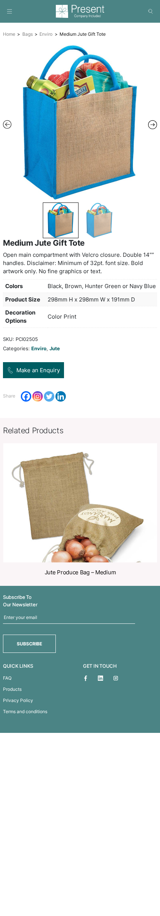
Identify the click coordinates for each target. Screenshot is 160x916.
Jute (54, 348)
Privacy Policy (18, 700)
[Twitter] (49, 396)
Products (12, 689)
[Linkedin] (60, 396)
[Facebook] (26, 396)
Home (9, 34)
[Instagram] (37, 396)
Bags (27, 34)
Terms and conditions (25, 711)
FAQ (7, 678)
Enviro (45, 34)
